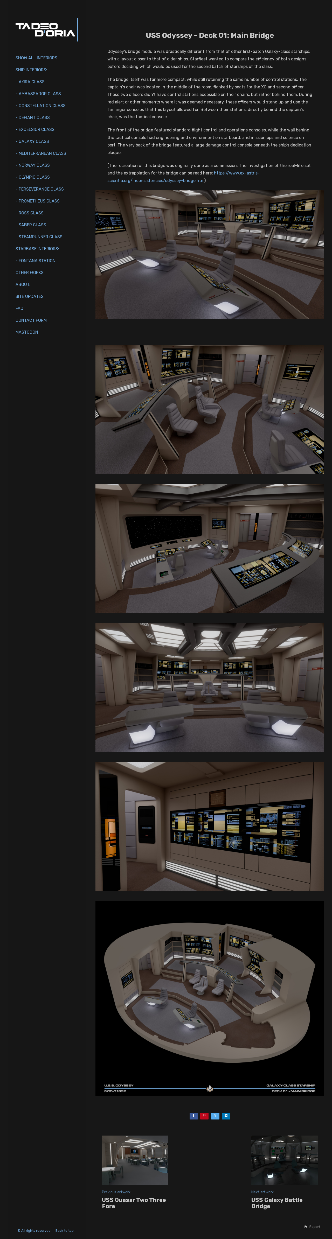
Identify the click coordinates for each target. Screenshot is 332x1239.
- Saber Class (31, 224)
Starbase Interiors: (37, 248)
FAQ (19, 308)
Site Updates (30, 296)
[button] (312, 1227)
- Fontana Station (36, 260)
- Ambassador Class (38, 93)
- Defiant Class (33, 117)
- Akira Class (30, 81)
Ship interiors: (31, 69)
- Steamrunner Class (39, 236)
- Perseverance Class (40, 189)
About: (23, 284)
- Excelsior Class (35, 129)
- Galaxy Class (32, 141)
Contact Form (31, 320)
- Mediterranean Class (41, 153)
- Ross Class (30, 213)
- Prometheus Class (38, 201)
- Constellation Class (41, 105)
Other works (30, 272)
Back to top (65, 1231)
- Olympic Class (33, 177)
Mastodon (27, 332)
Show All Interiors (36, 57)
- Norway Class (33, 165)
